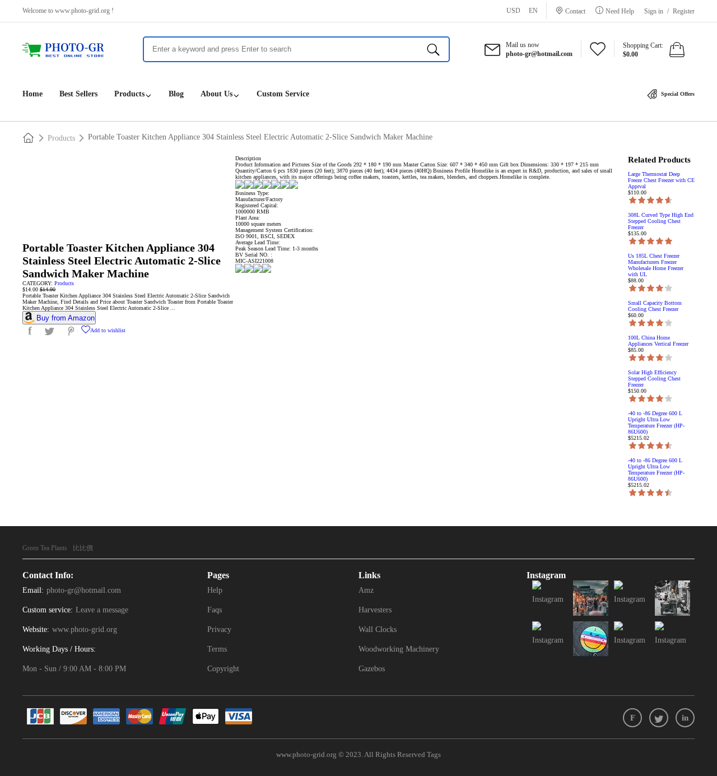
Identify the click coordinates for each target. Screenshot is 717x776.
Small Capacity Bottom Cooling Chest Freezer (655, 306)
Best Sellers (78, 94)
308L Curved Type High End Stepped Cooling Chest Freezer (660, 221)
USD (513, 11)
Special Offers (677, 94)
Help (214, 590)
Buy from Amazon (65, 318)
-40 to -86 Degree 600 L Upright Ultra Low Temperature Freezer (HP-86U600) (656, 422)
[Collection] (598, 52)
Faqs (214, 610)
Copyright (223, 669)
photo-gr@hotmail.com (83, 590)
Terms (217, 649)
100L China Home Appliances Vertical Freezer (658, 340)
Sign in (653, 11)
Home (32, 94)
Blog (176, 94)
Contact (575, 11)
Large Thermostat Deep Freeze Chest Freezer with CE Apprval (661, 180)
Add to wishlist (107, 330)
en (533, 11)
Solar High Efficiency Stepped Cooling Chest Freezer (654, 378)
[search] (433, 49)
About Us (216, 94)
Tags (434, 754)
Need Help (620, 11)
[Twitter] (658, 717)
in (685, 717)
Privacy (219, 629)
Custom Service (283, 94)
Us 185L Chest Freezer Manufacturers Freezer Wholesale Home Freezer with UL (655, 265)
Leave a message (102, 610)
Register (684, 11)
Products (129, 94)
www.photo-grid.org (82, 11)
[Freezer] (68, 50)
